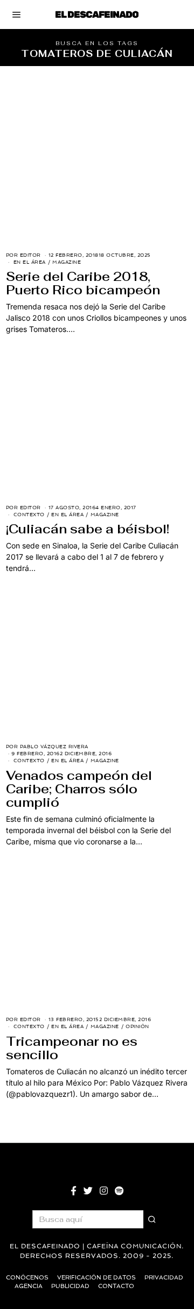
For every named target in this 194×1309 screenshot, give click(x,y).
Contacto (116, 1286)
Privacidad (163, 1277)
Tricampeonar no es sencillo (71, 1048)
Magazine (66, 262)
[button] (152, 1219)
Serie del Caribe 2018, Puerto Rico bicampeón (83, 283)
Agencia (29, 1286)
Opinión (137, 1026)
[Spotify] (119, 1190)
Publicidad (70, 1286)
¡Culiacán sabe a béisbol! (87, 529)
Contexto (29, 514)
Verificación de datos (96, 1277)
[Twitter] (88, 1190)
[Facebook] (73, 1190)
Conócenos (27, 1277)
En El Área (29, 262)
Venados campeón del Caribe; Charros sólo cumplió (79, 789)
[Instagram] (103, 1190)
